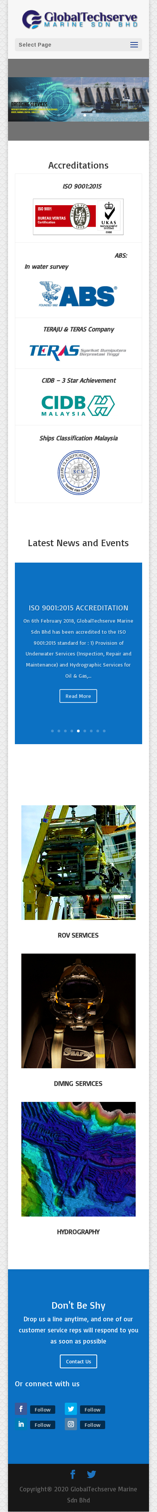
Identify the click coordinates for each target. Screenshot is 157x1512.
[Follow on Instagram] (71, 1424)
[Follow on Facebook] (21, 1409)
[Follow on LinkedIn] (21, 1424)
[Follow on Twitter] (71, 1409)
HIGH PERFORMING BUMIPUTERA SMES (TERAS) (78, 628)
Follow (43, 1409)
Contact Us (78, 1361)
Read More (78, 709)
